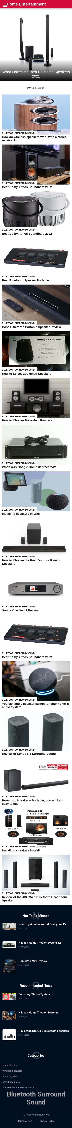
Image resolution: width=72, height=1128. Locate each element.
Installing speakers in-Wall (21, 513)
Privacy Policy (46, 1120)
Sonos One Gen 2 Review (20, 610)
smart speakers (11, 1081)
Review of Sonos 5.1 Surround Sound (29, 753)
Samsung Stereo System (34, 994)
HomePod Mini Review (32, 961)
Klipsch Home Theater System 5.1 (39, 942)
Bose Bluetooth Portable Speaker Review (31, 327)
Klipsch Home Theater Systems (38, 1012)
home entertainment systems (18, 1087)
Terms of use (25, 1120)
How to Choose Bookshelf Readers (27, 420)
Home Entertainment (26, 4)
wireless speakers (12, 1070)
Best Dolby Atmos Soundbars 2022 (27, 187)
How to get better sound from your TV (42, 924)
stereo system (10, 1076)
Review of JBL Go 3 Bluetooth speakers (43, 1030)
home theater (10, 1065)
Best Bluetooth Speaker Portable (25, 280)
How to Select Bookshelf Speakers (26, 373)
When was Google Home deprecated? (29, 467)
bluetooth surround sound (18, 133)
